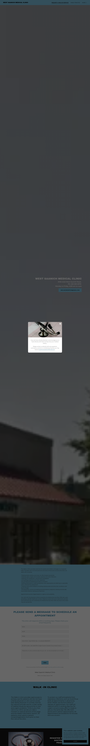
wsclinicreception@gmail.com (47, 349)
